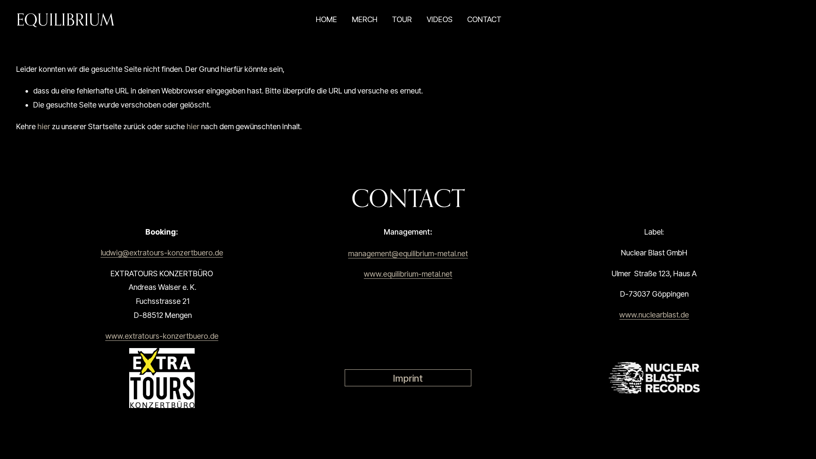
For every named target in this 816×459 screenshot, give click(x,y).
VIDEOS (440, 19)
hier (43, 126)
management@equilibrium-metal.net (408, 253)
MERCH (364, 19)
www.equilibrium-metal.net (408, 273)
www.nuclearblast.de (654, 314)
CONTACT (484, 19)
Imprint (408, 378)
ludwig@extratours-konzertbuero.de (162, 252)
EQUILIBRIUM (65, 19)
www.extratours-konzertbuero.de (161, 336)
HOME (326, 19)
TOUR (402, 19)
